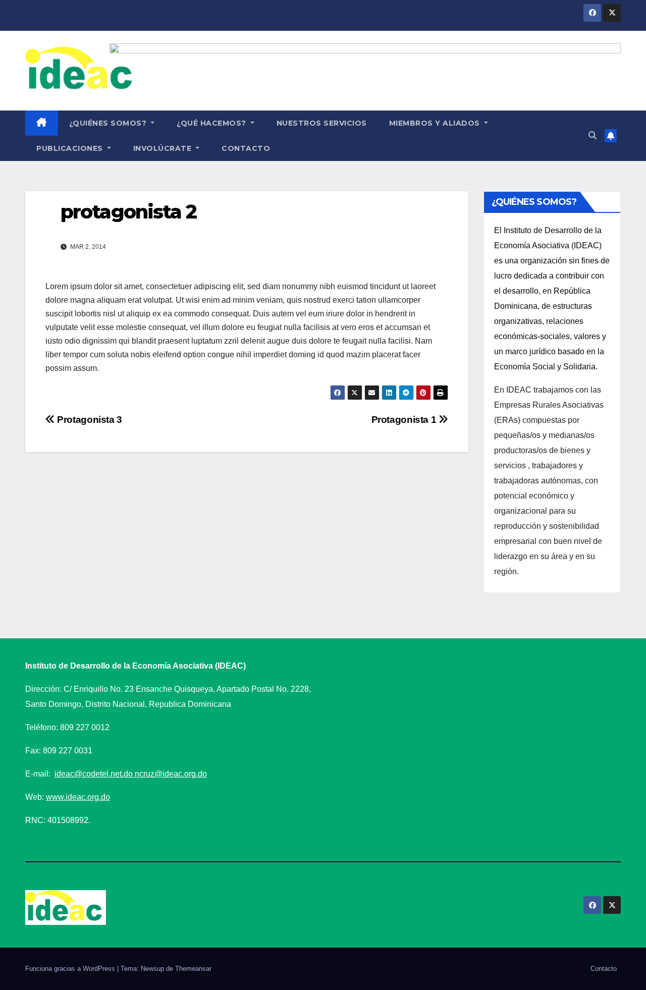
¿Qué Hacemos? (212, 123)
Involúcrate (163, 148)
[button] (592, 135)
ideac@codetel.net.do (95, 773)
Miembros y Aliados (435, 123)
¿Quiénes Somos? (109, 123)
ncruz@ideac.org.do (171, 773)
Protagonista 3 (88, 419)
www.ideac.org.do (78, 797)
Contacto (246, 148)
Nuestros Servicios (322, 123)
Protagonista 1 (405, 419)
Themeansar (193, 968)
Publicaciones (70, 148)
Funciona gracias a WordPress (71, 968)
